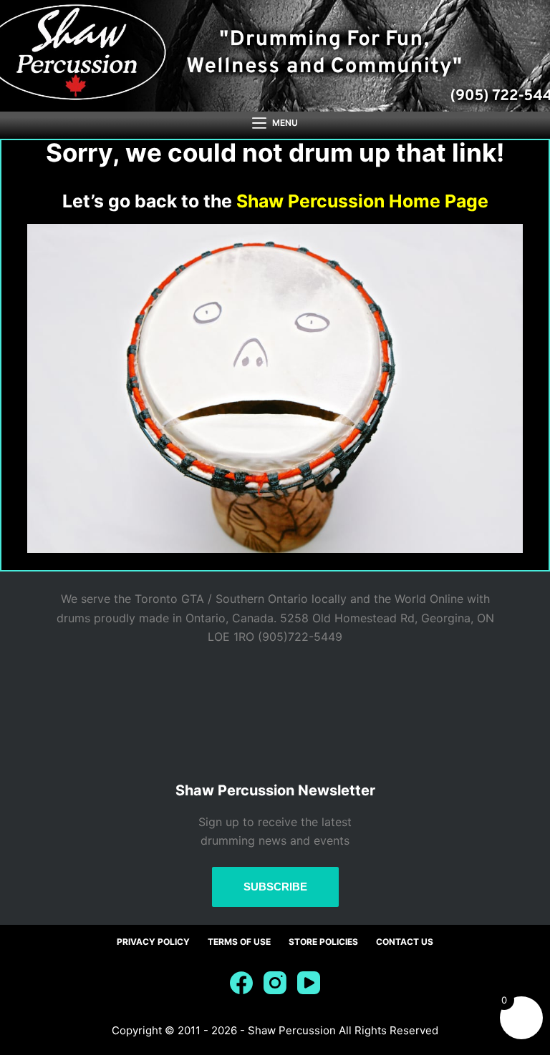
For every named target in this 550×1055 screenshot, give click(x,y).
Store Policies (323, 941)
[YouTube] (308, 982)
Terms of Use (239, 941)
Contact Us (404, 941)
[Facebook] (241, 982)
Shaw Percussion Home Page (362, 201)
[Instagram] (275, 982)
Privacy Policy (153, 941)
